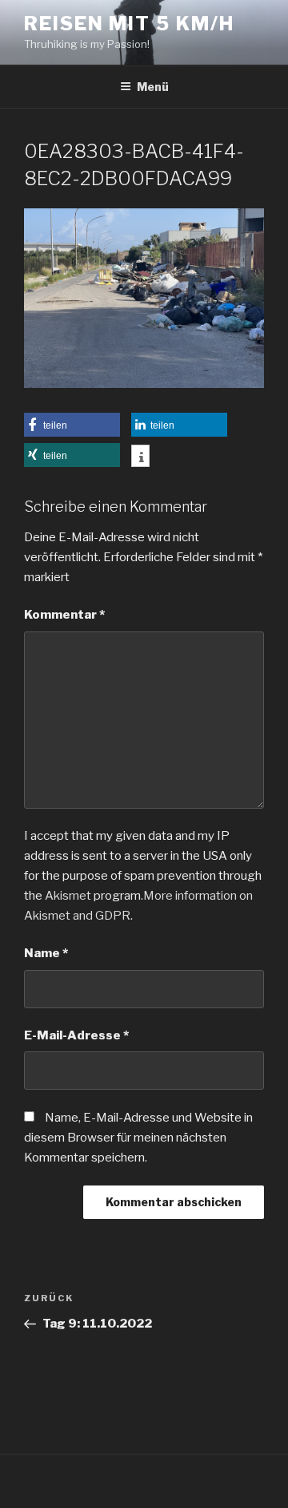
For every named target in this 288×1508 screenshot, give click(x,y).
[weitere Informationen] (140, 457)
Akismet (68, 896)
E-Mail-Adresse (76, 1035)
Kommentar (64, 615)
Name (46, 953)
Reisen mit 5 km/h (129, 23)
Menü (153, 86)
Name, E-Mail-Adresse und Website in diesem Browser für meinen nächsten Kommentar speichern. (138, 1137)
